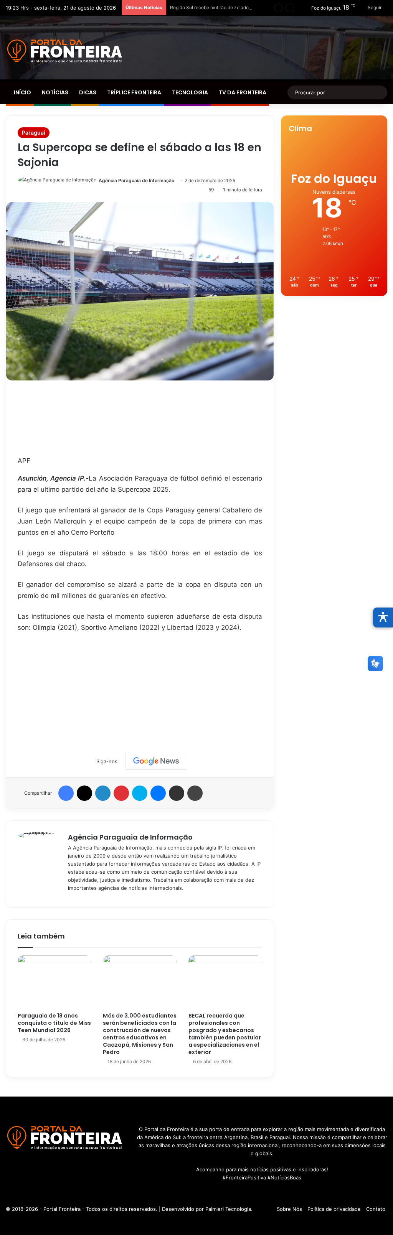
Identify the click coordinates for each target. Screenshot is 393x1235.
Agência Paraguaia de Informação (136, 180)
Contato (375, 1209)
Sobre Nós (289, 1209)
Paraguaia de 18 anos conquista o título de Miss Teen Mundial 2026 (54, 1023)
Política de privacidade (334, 1209)
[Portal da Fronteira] (65, 51)
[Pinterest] (121, 793)
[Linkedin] (103, 793)
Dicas (87, 92)
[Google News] (156, 761)
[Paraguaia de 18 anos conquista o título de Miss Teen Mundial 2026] (54, 981)
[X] (84, 793)
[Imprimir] (195, 793)
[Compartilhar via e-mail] (176, 793)
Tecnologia (189, 92)
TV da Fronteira (242, 92)
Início (22, 92)
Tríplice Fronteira (133, 92)
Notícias (54, 92)
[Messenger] (158, 793)
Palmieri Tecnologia (228, 1209)
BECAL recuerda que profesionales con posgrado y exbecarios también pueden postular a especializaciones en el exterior (224, 1034)
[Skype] (139, 793)
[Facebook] (66, 793)
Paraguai (33, 132)
